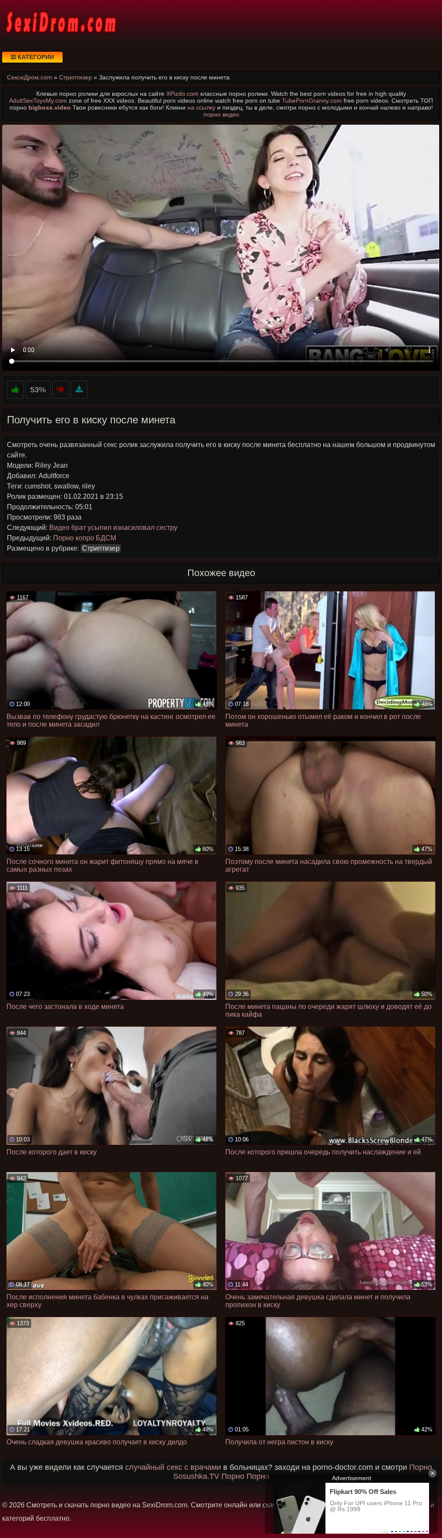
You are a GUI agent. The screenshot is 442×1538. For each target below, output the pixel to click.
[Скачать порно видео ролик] (79, 390)
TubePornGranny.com (312, 100)
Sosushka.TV (196, 1476)
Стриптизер (101, 548)
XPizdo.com (182, 93)
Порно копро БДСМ (84, 538)
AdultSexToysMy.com (38, 100)
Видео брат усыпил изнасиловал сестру (113, 527)
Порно (420, 1467)
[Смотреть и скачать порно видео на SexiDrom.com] (60, 21)
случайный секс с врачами (173, 1467)
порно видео (221, 114)
